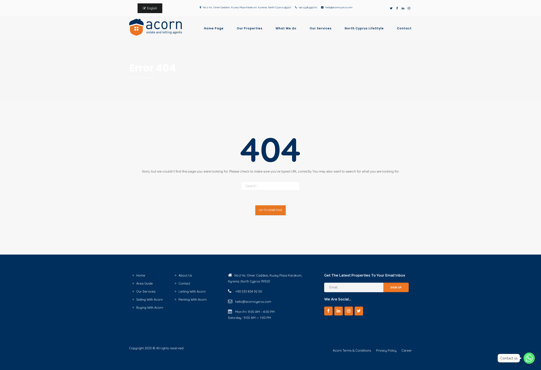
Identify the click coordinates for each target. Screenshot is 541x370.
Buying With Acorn (149, 308)
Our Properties (249, 28)
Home (133, 77)
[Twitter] (391, 8)
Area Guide (144, 283)
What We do (286, 28)
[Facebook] (397, 8)
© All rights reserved (168, 348)
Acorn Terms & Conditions (352, 350)
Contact (404, 28)
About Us (185, 275)
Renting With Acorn (193, 299)
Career (407, 350)
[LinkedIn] (403, 8)
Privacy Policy (386, 350)
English (152, 8)
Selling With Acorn (149, 299)
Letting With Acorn (192, 291)
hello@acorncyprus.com (338, 7)
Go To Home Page (270, 210)
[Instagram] (408, 8)
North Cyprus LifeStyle (364, 28)
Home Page (214, 28)
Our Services (321, 28)
